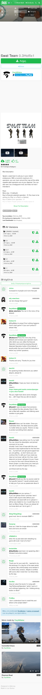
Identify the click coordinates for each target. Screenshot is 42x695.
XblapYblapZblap (15, 514)
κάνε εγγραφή (33, 611)
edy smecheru (14, 298)
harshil (11, 380)
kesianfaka (13, 548)
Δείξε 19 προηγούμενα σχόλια (21, 283)
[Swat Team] (21, 130)
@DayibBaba (13, 383)
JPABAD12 (13, 536)
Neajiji (11, 561)
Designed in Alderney (8, 686)
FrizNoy (12, 598)
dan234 (11, 368)
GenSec (12, 581)
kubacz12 (12, 321)
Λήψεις (7, 162)
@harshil (12, 407)
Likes (16, 162)
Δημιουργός (21, 308)
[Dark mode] (35, 2)
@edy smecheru (15, 311)
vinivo (11, 288)
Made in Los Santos (7, 688)
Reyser (11, 421)
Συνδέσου (22, 611)
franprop (12, 524)
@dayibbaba (13, 551)
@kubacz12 (13, 338)
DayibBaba (17, 72)
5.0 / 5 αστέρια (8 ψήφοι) (8, 166)
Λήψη (22, 61)
